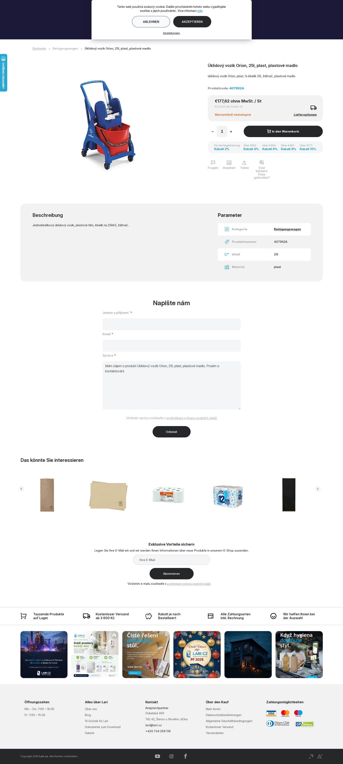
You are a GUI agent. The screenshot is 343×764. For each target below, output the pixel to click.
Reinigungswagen (287, 229)
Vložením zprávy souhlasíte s (171, 418)
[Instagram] (171, 756)
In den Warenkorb (285, 131)
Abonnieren (171, 574)
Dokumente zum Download (103, 727)
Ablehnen (151, 22)
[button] (47, 507)
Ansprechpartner (156, 708)
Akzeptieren (192, 22)
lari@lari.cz (153, 725)
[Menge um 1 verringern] (212, 132)
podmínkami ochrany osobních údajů (192, 418)
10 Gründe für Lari (96, 721)
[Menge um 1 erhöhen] (231, 132)
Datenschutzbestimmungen (223, 715)
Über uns (91, 709)
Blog (88, 715)
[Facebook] (185, 756)
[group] (50, 496)
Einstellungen (171, 33)
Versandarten (215, 733)
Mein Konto (213, 709)
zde (199, 10)
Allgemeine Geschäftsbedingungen (229, 721)
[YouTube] (157, 756)
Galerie (89, 733)
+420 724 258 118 (158, 731)
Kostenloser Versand (219, 727)
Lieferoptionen (305, 115)
